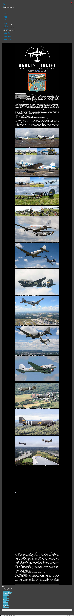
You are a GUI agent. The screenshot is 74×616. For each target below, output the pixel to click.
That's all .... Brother (5, 605)
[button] (8, 7)
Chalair (4, 601)
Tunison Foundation (5, 598)
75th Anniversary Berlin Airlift (7, 593)
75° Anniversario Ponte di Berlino (7, 592)
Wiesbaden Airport (5, 594)
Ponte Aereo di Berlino (6, 607)
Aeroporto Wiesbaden (6, 595)
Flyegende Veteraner (5, 600)
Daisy (4, 606)
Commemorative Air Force (6, 591)
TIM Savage (4, 599)
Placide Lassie (5, 604)
